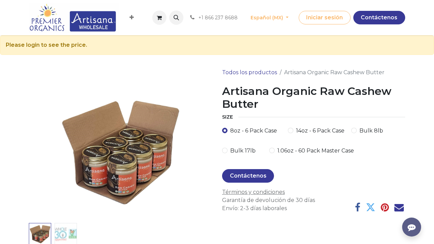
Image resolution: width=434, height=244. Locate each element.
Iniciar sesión (324, 17)
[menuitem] (132, 17)
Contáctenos (379, 17)
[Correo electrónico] (399, 207)
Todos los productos (249, 72)
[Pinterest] (385, 207)
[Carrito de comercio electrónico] (159, 18)
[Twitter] (370, 207)
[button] (176, 18)
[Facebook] (357, 207)
